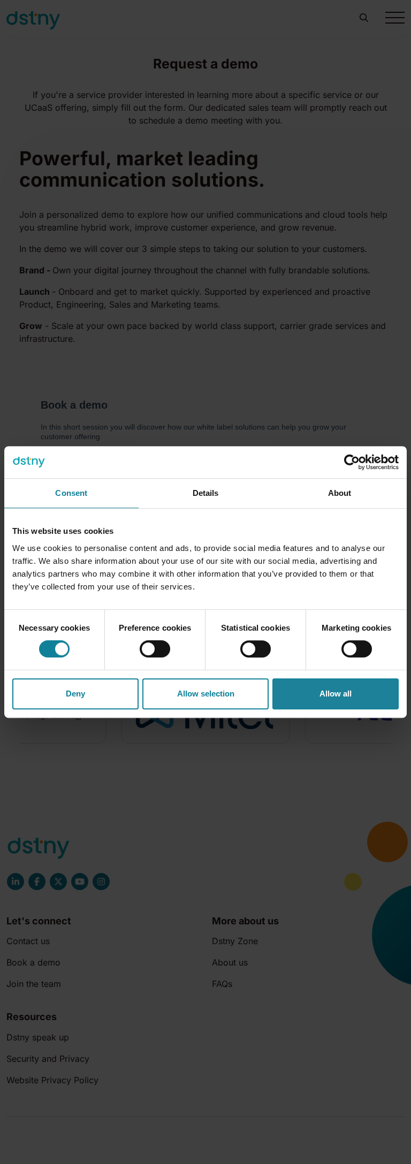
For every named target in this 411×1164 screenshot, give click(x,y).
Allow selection (205, 693)
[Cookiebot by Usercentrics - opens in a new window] (352, 462)
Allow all (335, 693)
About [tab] (340, 492)
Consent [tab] (71, 492)
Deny (75, 693)
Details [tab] (206, 492)
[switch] (155, 648)
